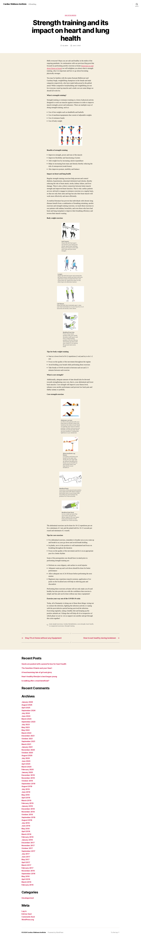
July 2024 (26, 713)
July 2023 (26, 725)
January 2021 (27, 747)
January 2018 (27, 840)
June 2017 (26, 857)
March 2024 (26, 719)
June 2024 (26, 716)
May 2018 (26, 829)
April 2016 (26, 879)
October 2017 (27, 848)
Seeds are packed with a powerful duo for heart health (44, 664)
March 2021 (26, 744)
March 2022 (26, 733)
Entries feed (27, 914)
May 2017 (25, 860)
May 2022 (26, 730)
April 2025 (26, 708)
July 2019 (26, 789)
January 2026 (27, 702)
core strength (81, 624)
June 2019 (26, 792)
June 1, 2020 (77, 45)
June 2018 (26, 826)
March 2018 (26, 834)
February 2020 (28, 770)
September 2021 (28, 741)
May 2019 (26, 795)
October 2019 (27, 781)
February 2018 (27, 837)
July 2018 (26, 823)
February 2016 (27, 885)
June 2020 (26, 761)
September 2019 (28, 784)
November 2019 (28, 778)
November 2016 (28, 871)
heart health (89, 624)
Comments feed (28, 917)
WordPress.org (28, 920)
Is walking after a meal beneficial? (35, 681)
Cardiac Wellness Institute (14, 4)
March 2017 (26, 865)
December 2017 (28, 843)
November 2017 (28, 845)
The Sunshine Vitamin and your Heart (37, 668)
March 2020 (26, 767)
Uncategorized (70, 15)
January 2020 (27, 772)
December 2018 (28, 809)
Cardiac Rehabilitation (70, 624)
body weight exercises (56, 624)
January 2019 (27, 806)
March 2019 (26, 800)
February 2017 (27, 868)
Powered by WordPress (55, 932)
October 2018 (27, 815)
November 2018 (28, 812)
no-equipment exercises (56, 626)
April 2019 (26, 798)
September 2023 (28, 722)
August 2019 (27, 786)
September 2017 (28, 851)
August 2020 (27, 755)
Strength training (69, 626)
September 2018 (28, 817)
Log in (24, 911)
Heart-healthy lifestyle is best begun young (39, 677)
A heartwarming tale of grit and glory (37, 672)
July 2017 (26, 854)
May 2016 (26, 876)
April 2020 (26, 764)
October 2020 (27, 753)
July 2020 (26, 758)
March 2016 (26, 882)
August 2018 (27, 820)
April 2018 (26, 831)
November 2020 (28, 750)
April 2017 (26, 862)
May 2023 (26, 727)
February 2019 (27, 803)
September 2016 (28, 874)
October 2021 (27, 739)
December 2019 (28, 775)
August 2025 (27, 705)
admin (66, 45)
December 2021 (28, 736)
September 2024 (28, 710)
